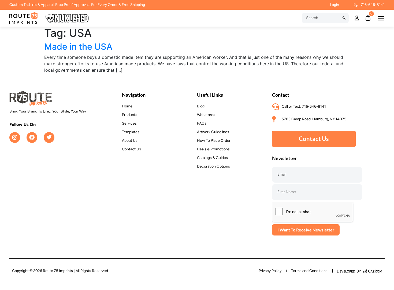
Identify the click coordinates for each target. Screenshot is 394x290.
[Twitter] (49, 137)
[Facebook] (32, 137)
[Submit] (344, 18)
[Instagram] (14, 137)
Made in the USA (78, 46)
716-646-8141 (373, 4)
